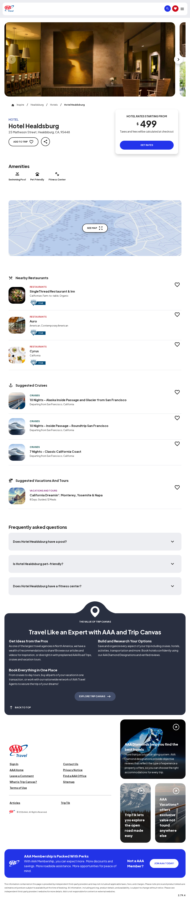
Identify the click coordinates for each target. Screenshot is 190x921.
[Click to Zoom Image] (89, 59)
